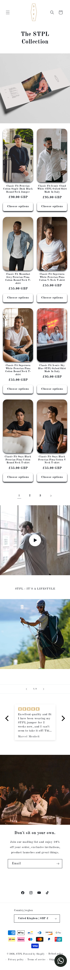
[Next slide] (43, 689)
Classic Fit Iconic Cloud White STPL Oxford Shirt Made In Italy (52, 189)
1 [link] (19, 495)
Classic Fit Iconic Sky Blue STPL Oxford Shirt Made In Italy (52, 368)
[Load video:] (35, 540)
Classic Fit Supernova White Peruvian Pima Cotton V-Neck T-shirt (52, 277)
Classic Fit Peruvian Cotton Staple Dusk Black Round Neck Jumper (18, 189)
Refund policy (55, 954)
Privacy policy (16, 960)
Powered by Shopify (34, 954)
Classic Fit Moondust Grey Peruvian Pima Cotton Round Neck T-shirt (18, 278)
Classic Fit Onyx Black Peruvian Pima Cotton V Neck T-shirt (52, 460)
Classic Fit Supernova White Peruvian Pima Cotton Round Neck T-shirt (18, 370)
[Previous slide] (26, 689)
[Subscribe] (57, 863)
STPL (19, 954)
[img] (35, 709)
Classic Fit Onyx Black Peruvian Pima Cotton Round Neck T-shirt (18, 460)
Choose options (18, 206)
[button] (8, 12)
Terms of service (36, 960)
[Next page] (50, 496)
